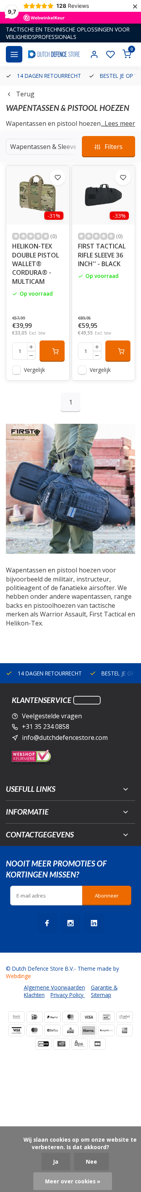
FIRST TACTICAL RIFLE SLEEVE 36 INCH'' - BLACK (102, 255)
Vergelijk (34, 369)
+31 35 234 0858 (45, 726)
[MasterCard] (70, 1017)
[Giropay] (43, 1044)
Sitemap (101, 995)
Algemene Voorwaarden (54, 987)
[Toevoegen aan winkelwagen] (52, 351)
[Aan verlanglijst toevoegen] (57, 177)
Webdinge (18, 976)
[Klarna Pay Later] (88, 1030)
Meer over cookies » (72, 1181)
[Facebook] (47, 923)
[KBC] (70, 1030)
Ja (55, 1161)
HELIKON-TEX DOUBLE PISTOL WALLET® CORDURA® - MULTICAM (35, 264)
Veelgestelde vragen (52, 716)
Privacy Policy (68, 995)
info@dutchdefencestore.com (65, 737)
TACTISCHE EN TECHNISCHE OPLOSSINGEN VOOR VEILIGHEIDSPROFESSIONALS (68, 33)
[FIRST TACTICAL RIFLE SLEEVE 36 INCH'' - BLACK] (103, 195)
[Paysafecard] (106, 1030)
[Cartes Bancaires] (97, 1044)
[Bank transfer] (16, 1017)
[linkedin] (94, 923)
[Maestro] (34, 1030)
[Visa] (88, 1017)
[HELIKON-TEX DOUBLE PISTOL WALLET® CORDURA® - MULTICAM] (37, 195)
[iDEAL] (34, 1017)
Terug (25, 94)
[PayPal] (52, 1017)
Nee (91, 1161)
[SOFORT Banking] (124, 1017)
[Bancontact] (106, 1017)
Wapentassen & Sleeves (45, 146)
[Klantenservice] (87, 700)
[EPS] (79, 1044)
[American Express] (124, 1030)
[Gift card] (61, 1044)
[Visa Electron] (16, 1030)
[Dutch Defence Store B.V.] (54, 54)
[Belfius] (52, 1030)
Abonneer (107, 895)
